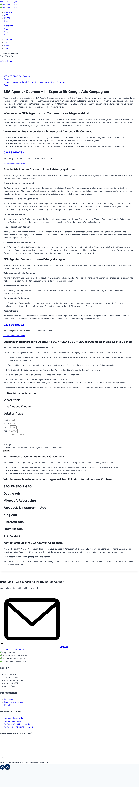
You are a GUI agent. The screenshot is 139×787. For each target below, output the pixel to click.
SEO (6, 15)
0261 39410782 (13, 152)
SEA (6, 21)
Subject (7, 431)
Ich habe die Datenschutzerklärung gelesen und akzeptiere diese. (34, 447)
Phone (6, 427)
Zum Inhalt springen (8, 1)
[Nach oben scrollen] (2, 767)
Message (7, 444)
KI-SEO (7, 18)
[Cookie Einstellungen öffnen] (16, 785)
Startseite (8, 12)
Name (6, 423)
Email (6, 420)
